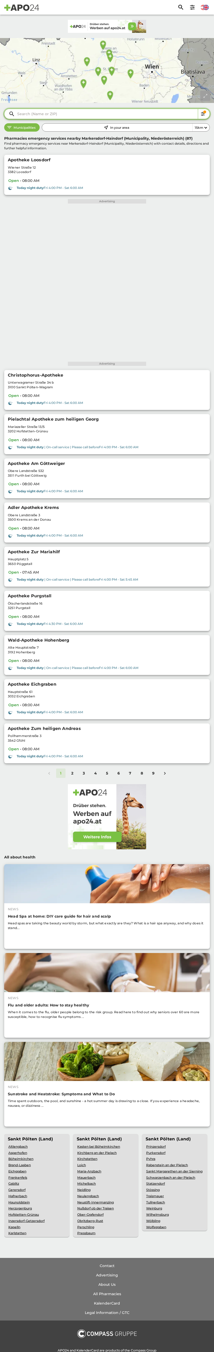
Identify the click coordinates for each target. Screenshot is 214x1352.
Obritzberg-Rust (90, 1221)
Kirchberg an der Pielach (97, 1153)
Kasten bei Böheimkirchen (98, 1146)
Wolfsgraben (156, 1227)
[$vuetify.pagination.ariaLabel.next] (165, 773)
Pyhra (150, 1159)
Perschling (85, 1227)
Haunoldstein (19, 1202)
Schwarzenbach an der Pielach (170, 1177)
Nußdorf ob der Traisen (95, 1208)
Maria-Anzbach (89, 1171)
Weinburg (154, 1208)
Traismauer (155, 1196)
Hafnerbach (17, 1196)
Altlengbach (18, 1146)
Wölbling (153, 1221)
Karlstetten (17, 1233)
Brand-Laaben (19, 1165)
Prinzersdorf (156, 1146)
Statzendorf (155, 1183)
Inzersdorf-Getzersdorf (26, 1221)
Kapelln (14, 1227)
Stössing (153, 1190)
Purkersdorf (155, 1153)
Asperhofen (17, 1153)
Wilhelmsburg (157, 1214)
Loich (81, 1165)
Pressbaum (86, 1233)
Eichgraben (17, 1171)
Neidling (84, 1190)
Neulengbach (88, 1196)
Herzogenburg (20, 1208)
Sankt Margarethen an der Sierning (174, 1171)
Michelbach (86, 1183)
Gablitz (13, 1183)
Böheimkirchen (20, 1159)
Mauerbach (86, 1177)
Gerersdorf (17, 1190)
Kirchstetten (87, 1159)
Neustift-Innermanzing (95, 1202)
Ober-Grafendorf (90, 1214)
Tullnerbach (155, 1202)
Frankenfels (17, 1177)
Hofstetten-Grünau (23, 1214)
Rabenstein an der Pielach (167, 1165)
